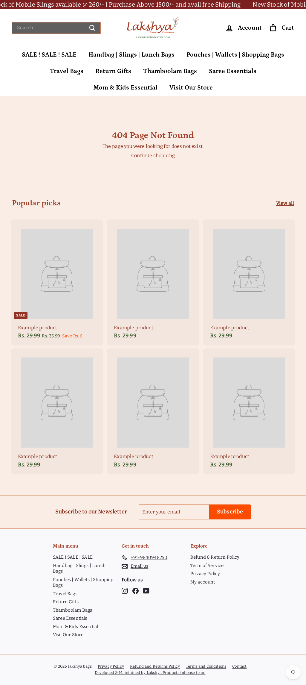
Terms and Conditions (206, 666)
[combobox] (56, 28)
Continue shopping (153, 155)
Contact (239, 666)
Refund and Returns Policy (155, 666)
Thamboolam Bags (170, 71)
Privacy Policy (205, 573)
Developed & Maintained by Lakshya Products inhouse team (150, 672)
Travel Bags (66, 71)
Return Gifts (113, 71)
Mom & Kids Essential (125, 87)
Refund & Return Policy (215, 557)
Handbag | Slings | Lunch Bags (131, 54)
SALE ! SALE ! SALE (49, 54)
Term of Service (207, 565)
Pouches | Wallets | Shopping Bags (235, 54)
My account (202, 582)
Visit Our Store (191, 87)
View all (285, 203)
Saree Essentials (232, 71)
